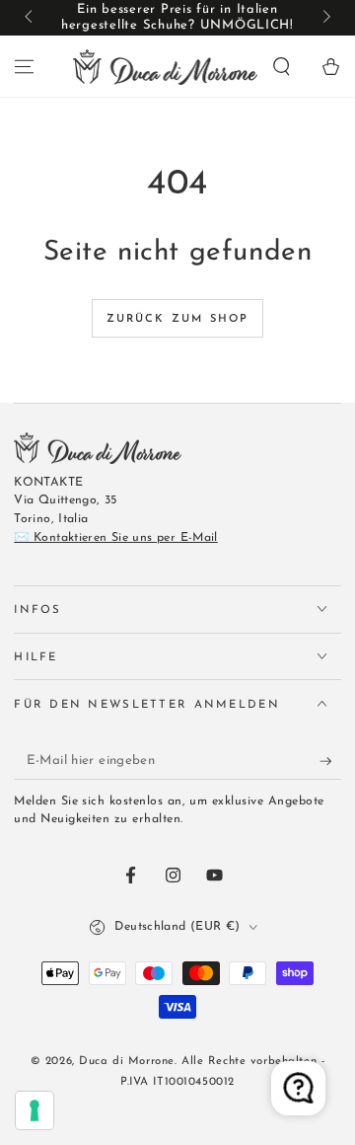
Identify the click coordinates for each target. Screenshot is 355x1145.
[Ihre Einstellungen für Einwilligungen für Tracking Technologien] (34, 1110)
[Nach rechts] (324, 18)
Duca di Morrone (127, 1061)
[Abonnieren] (330, 761)
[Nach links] (29, 18)
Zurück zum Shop (177, 319)
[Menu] (24, 66)
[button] (281, 66)
